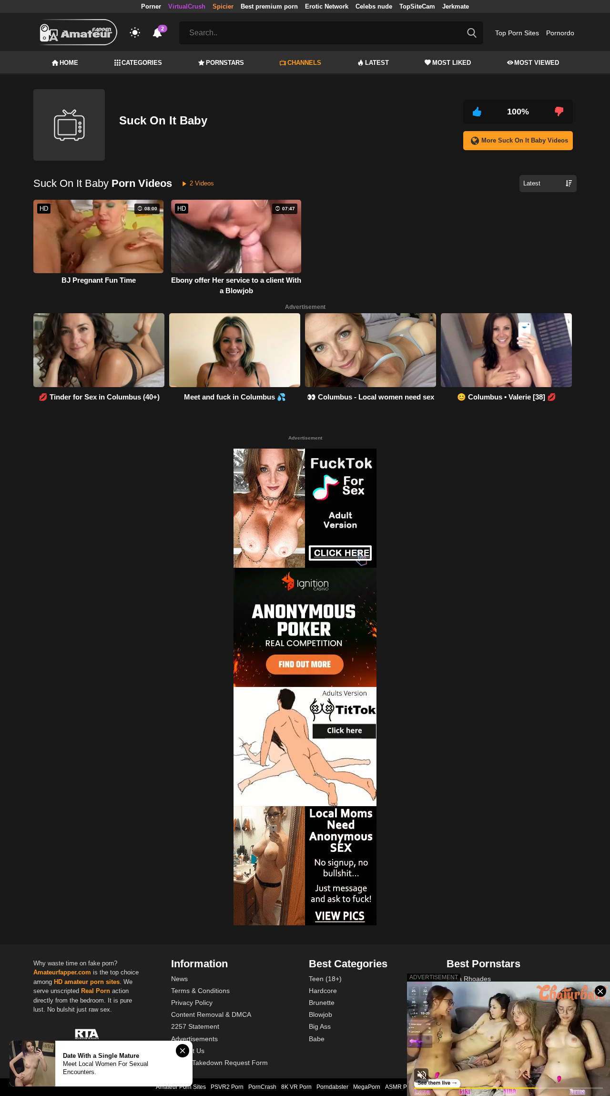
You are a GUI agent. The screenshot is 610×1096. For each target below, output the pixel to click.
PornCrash (262, 1087)
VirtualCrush (186, 6)
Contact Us (187, 1051)
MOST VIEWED (536, 62)
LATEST (377, 62)
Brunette (322, 1002)
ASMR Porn (400, 1087)
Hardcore (323, 990)
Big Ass (320, 1026)
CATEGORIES (142, 62)
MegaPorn (366, 1087)
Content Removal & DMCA (211, 1014)
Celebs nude (374, 6)
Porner (151, 6)
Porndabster (332, 1087)
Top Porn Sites (517, 33)
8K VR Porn (296, 1087)
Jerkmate (455, 6)
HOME (69, 62)
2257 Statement (195, 1026)
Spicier (223, 6)
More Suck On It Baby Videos (524, 140)
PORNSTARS (225, 62)
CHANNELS (304, 62)
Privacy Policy (192, 1002)
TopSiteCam (417, 6)
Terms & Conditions (200, 990)
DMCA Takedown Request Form (219, 1062)
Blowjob (320, 1014)
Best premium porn (269, 6)
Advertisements (194, 1039)
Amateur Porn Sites (181, 1087)
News (179, 979)
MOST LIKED (451, 62)
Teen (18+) (325, 979)
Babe (317, 1039)
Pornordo (560, 33)
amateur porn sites (92, 981)
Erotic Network (326, 6)
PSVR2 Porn (227, 1087)
